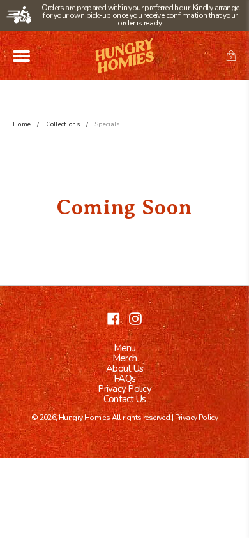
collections (63, 124)
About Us (124, 368)
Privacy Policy (124, 388)
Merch (124, 358)
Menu (125, 348)
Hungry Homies (84, 417)
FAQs (124, 378)
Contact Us (124, 399)
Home (22, 124)
